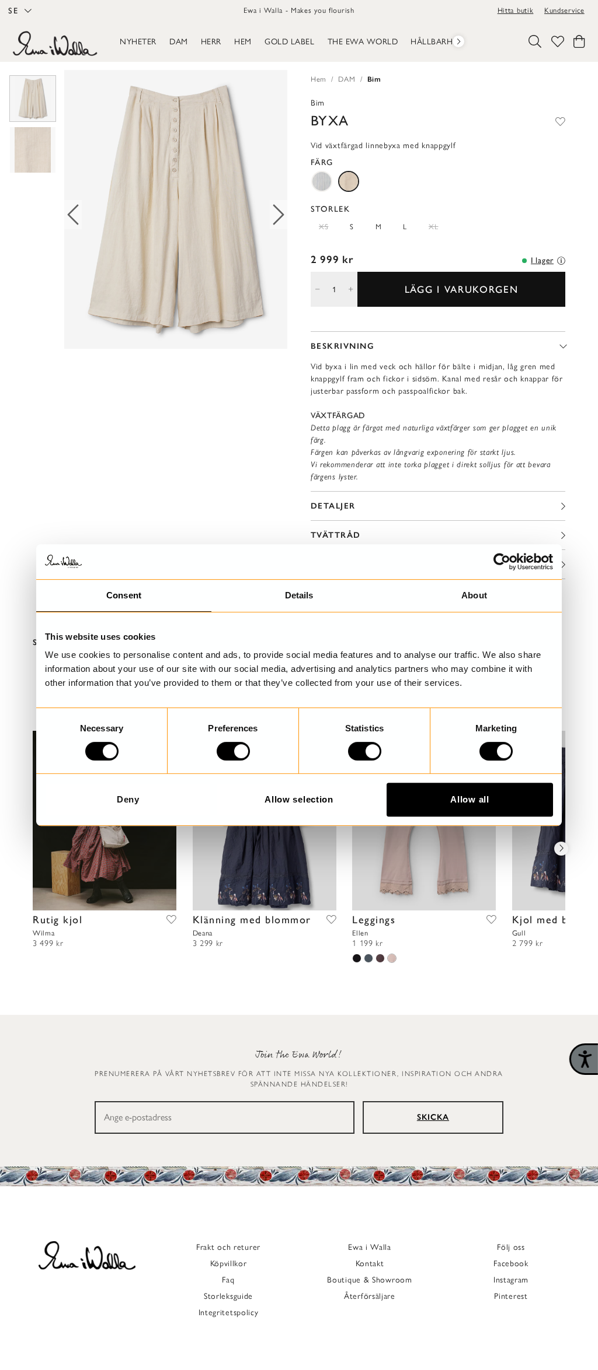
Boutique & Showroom (369, 1280)
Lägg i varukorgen (462, 289)
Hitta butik (516, 10)
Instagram (511, 1280)
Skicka (433, 1117)
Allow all (469, 799)
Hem (318, 79)
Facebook (511, 1264)
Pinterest (510, 1296)
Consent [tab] (123, 595)
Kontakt (370, 1264)
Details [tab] (299, 595)
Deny (128, 799)
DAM (346, 79)
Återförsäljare (369, 1296)
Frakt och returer (228, 1247)
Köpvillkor (228, 1264)
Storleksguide (228, 1296)
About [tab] (474, 595)
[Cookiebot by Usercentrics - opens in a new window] (502, 561)
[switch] (233, 751)
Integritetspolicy (229, 1313)
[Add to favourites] (560, 120)
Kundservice (564, 10)
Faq (228, 1280)
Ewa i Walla (369, 1247)
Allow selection (299, 799)
